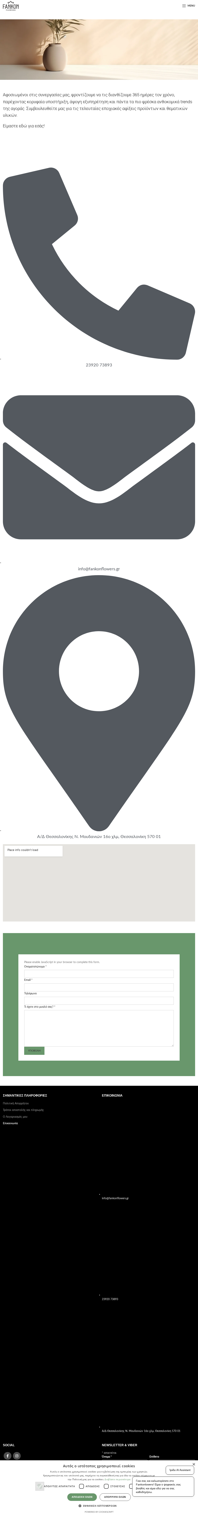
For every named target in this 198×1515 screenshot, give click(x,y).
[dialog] (99, 1487)
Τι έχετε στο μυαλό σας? (39, 1007)
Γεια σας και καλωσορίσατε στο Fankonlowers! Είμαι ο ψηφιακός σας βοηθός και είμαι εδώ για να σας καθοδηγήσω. (158, 1486)
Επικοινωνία (10, 1123)
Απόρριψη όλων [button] (115, 1497)
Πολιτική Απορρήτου (16, 1103)
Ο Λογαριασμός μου (15, 1117)
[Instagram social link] (17, 1456)
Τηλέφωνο (30, 993)
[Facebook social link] (7, 1456)
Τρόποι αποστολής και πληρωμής (23, 1110)
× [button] (193, 1464)
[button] (99, 1506)
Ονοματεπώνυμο (35, 966)
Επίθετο (154, 1456)
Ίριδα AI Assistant (179, 1470)
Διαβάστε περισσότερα (117, 1479)
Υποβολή (34, 1051)
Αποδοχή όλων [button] (82, 1497)
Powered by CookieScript (99, 1511)
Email (28, 980)
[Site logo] (11, 5)
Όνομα (107, 1456)
